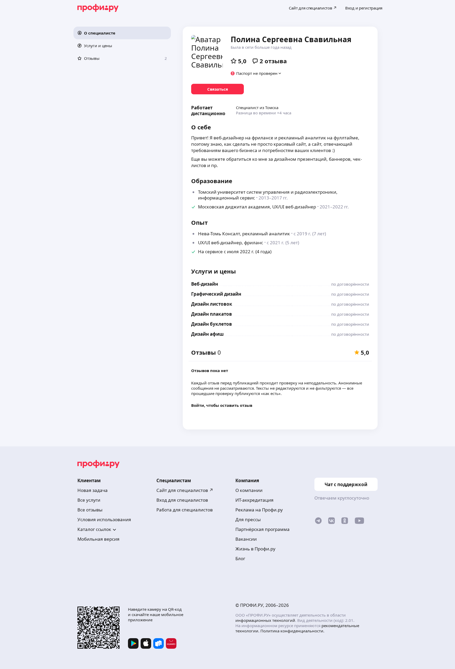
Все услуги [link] (88, 500)
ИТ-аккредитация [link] (254, 500)
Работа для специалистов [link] (184, 510)
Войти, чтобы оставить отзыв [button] (221, 405)
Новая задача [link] (92, 490)
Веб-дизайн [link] (204, 284)
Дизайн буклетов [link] (211, 324)
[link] (217, 89)
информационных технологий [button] (265, 620)
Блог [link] (240, 558)
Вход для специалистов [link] (182, 500)
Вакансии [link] (246, 539)
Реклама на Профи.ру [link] (259, 510)
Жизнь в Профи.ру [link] (255, 549)
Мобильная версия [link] (98, 539)
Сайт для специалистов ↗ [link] (184, 490)
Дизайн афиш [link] (207, 334)
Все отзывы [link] (89, 510)
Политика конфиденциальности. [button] (292, 630)
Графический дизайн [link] (216, 294)
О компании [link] (249, 490)
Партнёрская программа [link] (262, 529)
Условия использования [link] (104, 519)
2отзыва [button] (273, 61)
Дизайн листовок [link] (211, 304)
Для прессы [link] (248, 519)
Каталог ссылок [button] (94, 529)
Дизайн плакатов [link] (211, 314)
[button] (122, 33)
